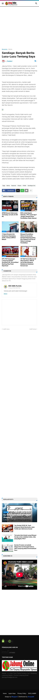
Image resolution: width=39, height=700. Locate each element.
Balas (5, 294)
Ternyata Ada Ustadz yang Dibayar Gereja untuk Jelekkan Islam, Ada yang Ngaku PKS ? (25, 536)
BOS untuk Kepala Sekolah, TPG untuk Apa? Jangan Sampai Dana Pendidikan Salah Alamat (28, 215)
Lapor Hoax (12, 693)
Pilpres (19, 185)
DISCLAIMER (32, 693)
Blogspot (14, 696)
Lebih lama (32, 329)
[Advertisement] (19, 29)
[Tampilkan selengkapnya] (31, 190)
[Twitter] (18, 190)
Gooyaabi (31, 696)
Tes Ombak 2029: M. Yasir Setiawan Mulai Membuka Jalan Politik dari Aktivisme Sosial (24, 527)
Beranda (4, 49)
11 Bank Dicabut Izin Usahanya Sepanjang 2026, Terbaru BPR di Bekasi (9, 236)
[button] (2, 3)
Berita (10, 49)
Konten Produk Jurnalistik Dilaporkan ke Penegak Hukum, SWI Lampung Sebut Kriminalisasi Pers (25, 547)
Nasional (13, 185)
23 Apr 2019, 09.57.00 (14, 288)
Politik (24, 185)
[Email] (26, 190)
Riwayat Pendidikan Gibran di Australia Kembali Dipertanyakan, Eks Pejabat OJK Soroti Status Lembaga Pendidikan (28, 238)
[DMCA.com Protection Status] (7, 642)
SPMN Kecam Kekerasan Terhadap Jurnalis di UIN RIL (10, 214)
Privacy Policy (22, 693)
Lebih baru (6, 329)
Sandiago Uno (31, 185)
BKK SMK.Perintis (14, 286)
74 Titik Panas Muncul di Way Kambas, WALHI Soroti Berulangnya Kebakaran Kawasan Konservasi (28, 262)
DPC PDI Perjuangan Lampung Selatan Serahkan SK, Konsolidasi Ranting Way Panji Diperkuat (10, 262)
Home (5, 693)
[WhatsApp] (22, 190)
